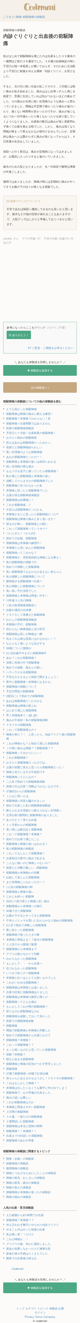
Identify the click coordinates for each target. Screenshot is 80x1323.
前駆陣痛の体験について (21, 686)
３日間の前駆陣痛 (17, 1111)
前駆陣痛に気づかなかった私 (24, 485)
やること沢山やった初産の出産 (25, 1229)
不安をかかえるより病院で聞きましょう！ (32, 677)
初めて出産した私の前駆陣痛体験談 (28, 805)
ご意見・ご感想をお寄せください (52, 348)
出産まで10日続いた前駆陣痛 (24, 1136)
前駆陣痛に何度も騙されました (25, 801)
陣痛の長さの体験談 (18, 1187)
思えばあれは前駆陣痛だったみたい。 (29, 442)
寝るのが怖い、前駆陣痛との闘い (27, 524)
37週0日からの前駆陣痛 (21, 791)
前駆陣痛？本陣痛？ (18, 1040)
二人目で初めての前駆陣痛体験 (25, 781)
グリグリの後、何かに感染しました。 (29, 1244)
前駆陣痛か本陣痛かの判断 (22, 872)
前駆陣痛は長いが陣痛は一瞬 (24, 634)
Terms (39, 1317)
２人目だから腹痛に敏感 (21, 944)
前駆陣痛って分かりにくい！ (24, 753)
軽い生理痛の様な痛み (20, 466)
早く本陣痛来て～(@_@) (21, 715)
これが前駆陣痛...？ (18, 505)
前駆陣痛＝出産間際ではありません (28, 423)
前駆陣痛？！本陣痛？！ (21, 1131)
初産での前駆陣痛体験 (20, 1021)
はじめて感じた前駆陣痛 (21, 710)
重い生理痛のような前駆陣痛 (24, 452)
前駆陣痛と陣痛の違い (20, 892)
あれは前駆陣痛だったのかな (24, 701)
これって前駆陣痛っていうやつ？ (27, 528)
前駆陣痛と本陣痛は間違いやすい (27, 595)
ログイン (40, 1312)
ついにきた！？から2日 (20, 533)
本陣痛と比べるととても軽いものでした (31, 978)
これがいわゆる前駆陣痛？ (22, 982)
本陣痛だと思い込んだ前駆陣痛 (25, 548)
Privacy (29, 1317)
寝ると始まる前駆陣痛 (20, 1059)
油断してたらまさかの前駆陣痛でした (29, 481)
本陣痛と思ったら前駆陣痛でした (27, 490)
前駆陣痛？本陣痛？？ (20, 1220)
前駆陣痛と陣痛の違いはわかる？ (27, 844)
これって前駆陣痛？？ (20, 1045)
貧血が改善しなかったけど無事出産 (28, 1248)
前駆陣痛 (11, 1025)
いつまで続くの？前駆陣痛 (22, 973)
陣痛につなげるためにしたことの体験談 (31, 1173)
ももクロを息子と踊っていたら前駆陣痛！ (32, 471)
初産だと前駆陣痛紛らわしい (24, 447)
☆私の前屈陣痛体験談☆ (21, 605)
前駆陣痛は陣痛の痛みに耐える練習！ (29, 414)
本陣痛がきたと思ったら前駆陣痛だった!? (32, 514)
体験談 (53, 1308)
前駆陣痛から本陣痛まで (21, 949)
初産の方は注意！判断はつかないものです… (34, 786)
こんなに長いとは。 (18, 796)
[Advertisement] (40, 283)
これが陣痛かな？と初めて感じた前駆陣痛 (32, 743)
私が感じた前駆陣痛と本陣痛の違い (28, 476)
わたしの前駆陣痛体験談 (21, 619)
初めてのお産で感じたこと (22, 839)
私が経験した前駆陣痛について (25, 576)
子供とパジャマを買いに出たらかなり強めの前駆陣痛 (39, 920)
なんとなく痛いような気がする (25, 643)
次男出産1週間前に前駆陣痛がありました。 (33, 815)
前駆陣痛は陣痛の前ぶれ (21, 705)
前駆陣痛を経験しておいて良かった (28, 1016)
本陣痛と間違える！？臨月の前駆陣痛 (29, 939)
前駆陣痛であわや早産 (20, 1140)
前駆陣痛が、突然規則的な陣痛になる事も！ (34, 557)
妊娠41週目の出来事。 (20, 610)
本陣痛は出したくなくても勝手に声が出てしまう (36, 1088)
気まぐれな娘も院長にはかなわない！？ (31, 638)
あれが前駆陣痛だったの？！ (24, 457)
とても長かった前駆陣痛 (21, 409)
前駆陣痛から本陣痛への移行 (24, 906)
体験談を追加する (41, 370)
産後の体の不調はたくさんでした (27, 1253)
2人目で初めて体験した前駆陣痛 (26, 925)
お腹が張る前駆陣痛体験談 (22, 495)
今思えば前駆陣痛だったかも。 (25, 509)
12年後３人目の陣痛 (18, 600)
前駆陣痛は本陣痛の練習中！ (24, 543)
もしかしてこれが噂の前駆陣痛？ (27, 1006)
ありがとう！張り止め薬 (21, 820)
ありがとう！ (20, 335)
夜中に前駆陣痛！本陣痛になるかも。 (29, 682)
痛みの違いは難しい (18, 1097)
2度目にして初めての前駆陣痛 (25, 696)
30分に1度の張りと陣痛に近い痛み (27, 901)
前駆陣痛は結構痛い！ (20, 500)
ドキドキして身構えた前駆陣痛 (25, 614)
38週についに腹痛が (18, 648)
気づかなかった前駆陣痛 (21, 968)
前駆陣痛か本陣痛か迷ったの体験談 (28, 1192)
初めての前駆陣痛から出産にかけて (28, 1035)
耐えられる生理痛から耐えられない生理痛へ (34, 810)
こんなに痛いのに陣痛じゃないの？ (28, 863)
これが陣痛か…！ (17, 1239)
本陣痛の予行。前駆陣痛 (21, 624)
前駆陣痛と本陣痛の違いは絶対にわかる (31, 461)
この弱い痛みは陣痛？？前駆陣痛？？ (29, 748)
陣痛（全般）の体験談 (20, 1158)
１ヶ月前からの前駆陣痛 (21, 825)
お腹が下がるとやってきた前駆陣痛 (28, 915)
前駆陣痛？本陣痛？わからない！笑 (28, 418)
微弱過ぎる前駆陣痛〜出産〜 (24, 581)
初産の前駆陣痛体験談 (20, 428)
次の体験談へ (39, 387)
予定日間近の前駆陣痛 (20, 691)
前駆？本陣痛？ (16, 1054)
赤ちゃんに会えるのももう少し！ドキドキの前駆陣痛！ (41, 1078)
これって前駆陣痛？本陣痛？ (24, 834)
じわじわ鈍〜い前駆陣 (20, 896)
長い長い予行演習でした (21, 591)
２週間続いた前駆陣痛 (20, 1121)
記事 (61, 1308)
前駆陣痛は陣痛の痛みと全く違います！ (31, 519)
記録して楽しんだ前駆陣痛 (22, 877)
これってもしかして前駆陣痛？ (25, 853)
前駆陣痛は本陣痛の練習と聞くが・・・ (31, 997)
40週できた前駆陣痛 (18, 911)
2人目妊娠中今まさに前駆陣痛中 (26, 653)
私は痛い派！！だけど (20, 1234)
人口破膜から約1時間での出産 (25, 1215)
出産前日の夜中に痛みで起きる (25, 858)
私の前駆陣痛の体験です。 (22, 562)
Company (49, 1317)
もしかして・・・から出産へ (24, 963)
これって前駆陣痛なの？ (21, 729)
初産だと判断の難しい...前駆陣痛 (27, 867)
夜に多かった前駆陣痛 (20, 930)
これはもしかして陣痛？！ (22, 1083)
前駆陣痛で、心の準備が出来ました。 (29, 1092)
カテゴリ (30, 1308)
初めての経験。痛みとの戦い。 (25, 667)
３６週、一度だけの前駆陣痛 (24, 1116)
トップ (20, 1308)
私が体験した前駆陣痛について (25, 586)
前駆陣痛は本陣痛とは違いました (27, 987)
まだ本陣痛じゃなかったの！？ (25, 882)
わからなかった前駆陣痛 (21, 958)
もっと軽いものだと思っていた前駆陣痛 (31, 1049)
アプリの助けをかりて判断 (22, 954)
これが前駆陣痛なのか (20, 1102)
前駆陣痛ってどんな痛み (21, 1002)
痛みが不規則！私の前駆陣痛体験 (27, 720)
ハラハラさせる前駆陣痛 (21, 672)
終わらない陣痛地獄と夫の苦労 (25, 629)
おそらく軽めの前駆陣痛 (21, 437)
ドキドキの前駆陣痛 (18, 725)
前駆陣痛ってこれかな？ (21, 552)
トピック (42, 1308)
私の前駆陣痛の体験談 (20, 848)
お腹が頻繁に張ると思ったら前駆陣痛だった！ (35, 767)
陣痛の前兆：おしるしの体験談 (25, 1178)
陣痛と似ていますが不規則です (25, 772)
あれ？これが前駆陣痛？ (21, 658)
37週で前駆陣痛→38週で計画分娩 (27, 1073)
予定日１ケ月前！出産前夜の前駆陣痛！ (31, 433)
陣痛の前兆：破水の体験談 (22, 1183)
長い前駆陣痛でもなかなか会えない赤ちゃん (34, 572)
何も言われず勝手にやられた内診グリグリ (32, 1225)
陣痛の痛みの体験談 (18, 1197)
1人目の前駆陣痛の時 (19, 887)
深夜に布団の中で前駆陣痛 (22, 662)
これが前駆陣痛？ (17, 757)
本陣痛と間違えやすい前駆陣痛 (25, 1107)
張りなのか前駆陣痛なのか (22, 1011)
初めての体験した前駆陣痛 (22, 567)
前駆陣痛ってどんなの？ (21, 777)
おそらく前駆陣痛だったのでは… (27, 762)
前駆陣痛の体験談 (17, 1163)
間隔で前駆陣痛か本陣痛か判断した (28, 1030)
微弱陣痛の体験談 (17, 1168)
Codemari (17, 1269)
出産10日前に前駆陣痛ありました (27, 992)
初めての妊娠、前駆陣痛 (21, 538)
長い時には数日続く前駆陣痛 (24, 829)
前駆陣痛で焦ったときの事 (22, 934)
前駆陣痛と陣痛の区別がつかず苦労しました (34, 1064)
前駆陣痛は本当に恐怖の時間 (24, 1126)
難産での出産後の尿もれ (21, 1258)
